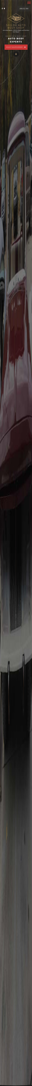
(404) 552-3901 (24, 8)
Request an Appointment (14, 47)
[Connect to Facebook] (2, 8)
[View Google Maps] (4, 8)
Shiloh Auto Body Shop (16, 26)
